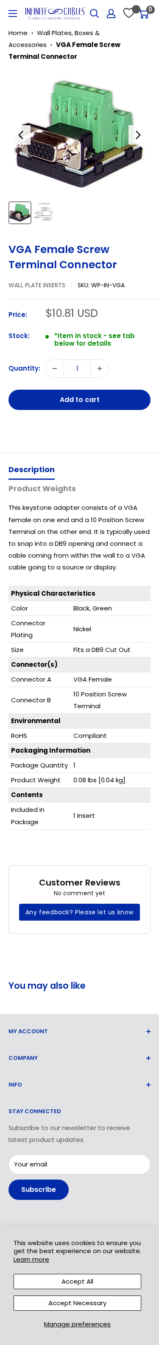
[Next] (138, 135)
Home (18, 32)
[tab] (31, 470)
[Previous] (20, 135)
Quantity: (24, 368)
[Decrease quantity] (55, 368)
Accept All (77, 1281)
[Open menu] (12, 13)
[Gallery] (79, 149)
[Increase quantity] (100, 368)
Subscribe (38, 1189)
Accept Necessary (77, 1302)
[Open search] (94, 13)
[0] (143, 13)
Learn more (31, 1259)
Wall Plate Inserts (36, 285)
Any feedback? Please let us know (79, 912)
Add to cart (80, 399)
